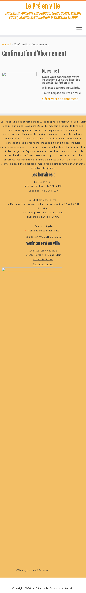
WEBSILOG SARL (50, 236)
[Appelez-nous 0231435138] (8, 29)
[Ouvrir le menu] (79, 28)
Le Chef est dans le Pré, (43, 200)
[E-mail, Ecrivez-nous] (4, 29)
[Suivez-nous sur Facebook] (11, 29)
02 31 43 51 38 (43, 259)
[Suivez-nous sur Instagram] (15, 29)
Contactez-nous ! (43, 264)
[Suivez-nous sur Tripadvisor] (19, 29)
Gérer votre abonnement (60, 98)
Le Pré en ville (43, 6)
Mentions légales (43, 226)
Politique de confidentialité (43, 230)
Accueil (6, 44)
